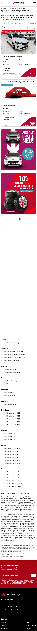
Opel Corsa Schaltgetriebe (12, 372)
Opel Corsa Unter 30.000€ (12, 425)
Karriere (29, 622)
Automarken (4, 628)
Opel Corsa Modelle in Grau (12, 475)
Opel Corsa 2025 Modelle (12, 460)
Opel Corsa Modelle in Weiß (12, 487)
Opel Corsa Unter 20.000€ (12, 419)
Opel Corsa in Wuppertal (11, 360)
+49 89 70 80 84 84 (12, 606)
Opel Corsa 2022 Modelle (12, 451)
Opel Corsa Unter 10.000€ (12, 413)
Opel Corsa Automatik (10, 369)
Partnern (27, 581)
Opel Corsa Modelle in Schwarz (13, 481)
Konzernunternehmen (18, 581)
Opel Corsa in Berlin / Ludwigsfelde (15, 357)
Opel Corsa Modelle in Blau (12, 472)
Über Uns (3, 622)
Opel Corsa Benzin (9, 392)
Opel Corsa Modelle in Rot (12, 478)
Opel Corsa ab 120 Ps (10, 433)
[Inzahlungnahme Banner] (18, 150)
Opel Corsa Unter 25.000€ (12, 422)
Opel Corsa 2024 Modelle (12, 457)
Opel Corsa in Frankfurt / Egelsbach (15, 354)
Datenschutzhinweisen (16, 582)
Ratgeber (29, 628)
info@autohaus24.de (14, 610)
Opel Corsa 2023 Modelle (12, 454)
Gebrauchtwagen (31, 625)
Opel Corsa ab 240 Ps (10, 436)
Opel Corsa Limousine (10, 384)
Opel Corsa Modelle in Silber (13, 484)
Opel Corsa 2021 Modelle (12, 448)
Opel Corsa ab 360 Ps (10, 439)
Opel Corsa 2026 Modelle (12, 463)
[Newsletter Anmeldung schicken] (33, 575)
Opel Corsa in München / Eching (13, 351)
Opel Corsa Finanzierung (11, 343)
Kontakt (3, 625)
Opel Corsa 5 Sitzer (10, 404)
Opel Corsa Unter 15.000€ (12, 416)
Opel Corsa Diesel (9, 395)
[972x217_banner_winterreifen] (18, 193)
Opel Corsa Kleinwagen (11, 381)
